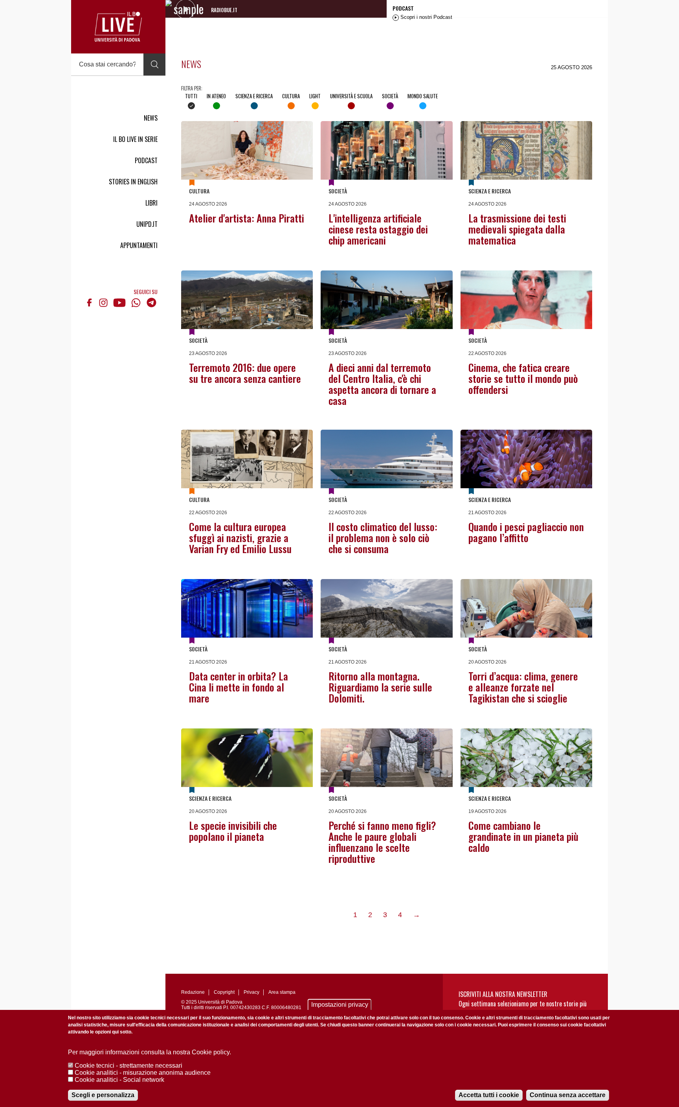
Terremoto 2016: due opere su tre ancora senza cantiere (245, 373)
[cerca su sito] (154, 64)
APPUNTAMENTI (139, 245)
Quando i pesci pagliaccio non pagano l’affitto (526, 532)
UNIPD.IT (147, 224)
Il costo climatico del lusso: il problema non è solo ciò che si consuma (382, 537)
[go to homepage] (118, 26)
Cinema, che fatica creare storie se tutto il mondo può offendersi (523, 378)
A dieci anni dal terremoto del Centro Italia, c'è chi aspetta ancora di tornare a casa (382, 384)
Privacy (251, 992)
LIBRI (151, 203)
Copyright (224, 992)
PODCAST (146, 160)
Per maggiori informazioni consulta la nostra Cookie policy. (149, 1052)
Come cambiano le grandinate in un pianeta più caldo (523, 836)
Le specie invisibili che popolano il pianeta (233, 831)
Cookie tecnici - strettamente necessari (128, 1065)
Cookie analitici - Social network (119, 1079)
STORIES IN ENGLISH (133, 181)
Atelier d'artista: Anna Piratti (246, 218)
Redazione (193, 992)
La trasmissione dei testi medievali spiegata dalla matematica (517, 229)
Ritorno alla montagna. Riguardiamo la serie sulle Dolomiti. (380, 687)
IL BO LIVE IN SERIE (135, 139)
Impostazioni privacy (339, 1004)
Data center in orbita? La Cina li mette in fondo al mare (238, 687)
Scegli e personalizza (103, 1095)
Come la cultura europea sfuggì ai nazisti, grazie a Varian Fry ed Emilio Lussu (240, 537)
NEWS (151, 118)
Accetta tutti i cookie (489, 1095)
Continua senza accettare (568, 1095)
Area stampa (281, 992)
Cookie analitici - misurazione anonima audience (143, 1072)
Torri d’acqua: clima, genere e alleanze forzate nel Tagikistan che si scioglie (523, 687)
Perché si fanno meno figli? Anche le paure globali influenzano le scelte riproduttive (382, 842)
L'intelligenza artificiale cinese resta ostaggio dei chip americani (378, 229)
